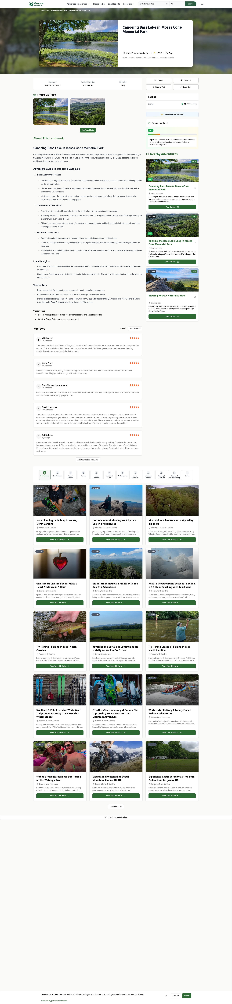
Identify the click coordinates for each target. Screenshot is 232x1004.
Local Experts (114, 4)
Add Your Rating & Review (88, 460)
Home (125, 58)
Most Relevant (135, 328)
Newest (123, 328)
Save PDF (187, 80)
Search (190, 4)
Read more (139, 994)
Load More (114, 806)
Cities (131, 58)
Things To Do (99, 4)
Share (160, 80)
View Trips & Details (58, 539)
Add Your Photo (88, 130)
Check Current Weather (118, 817)
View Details (170, 207)
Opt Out (176, 996)
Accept (186, 996)
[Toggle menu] (202, 3)
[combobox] (177, 3)
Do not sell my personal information (54, 1001)
